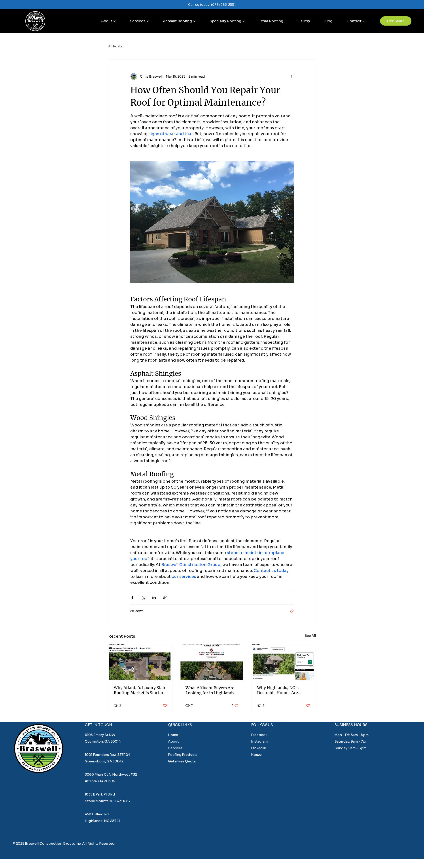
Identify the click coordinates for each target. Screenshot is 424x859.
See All (310, 636)
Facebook (259, 735)
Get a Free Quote (182, 761)
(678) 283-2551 (223, 4)
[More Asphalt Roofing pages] (194, 21)
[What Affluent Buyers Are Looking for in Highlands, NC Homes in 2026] (212, 662)
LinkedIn (258, 748)
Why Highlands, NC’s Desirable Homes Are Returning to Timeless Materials (278, 690)
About (173, 741)
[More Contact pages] (364, 21)
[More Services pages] (148, 21)
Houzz (256, 755)
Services (175, 748)
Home (173, 735)
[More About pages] (115, 21)
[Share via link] (165, 597)
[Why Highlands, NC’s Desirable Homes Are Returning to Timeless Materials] (284, 662)
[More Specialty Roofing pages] (244, 21)
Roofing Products (182, 755)
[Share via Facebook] (132, 597)
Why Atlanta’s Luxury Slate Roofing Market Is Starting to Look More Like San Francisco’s (140, 690)
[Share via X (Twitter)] (143, 597)
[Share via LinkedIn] (154, 597)
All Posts (115, 46)
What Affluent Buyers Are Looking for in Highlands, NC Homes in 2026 (211, 690)
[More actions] (291, 76)
